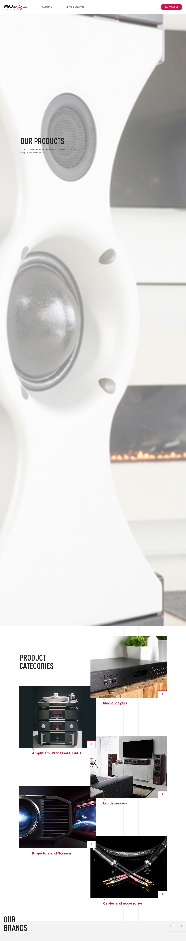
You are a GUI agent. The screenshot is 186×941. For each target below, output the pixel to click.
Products (46, 7)
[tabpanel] (93, 320)
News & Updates (75, 7)
